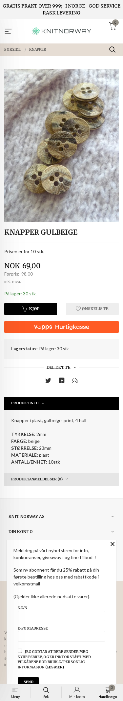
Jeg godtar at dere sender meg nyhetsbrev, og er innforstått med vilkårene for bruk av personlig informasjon (54, 659)
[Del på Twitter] (48, 381)
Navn (22, 608)
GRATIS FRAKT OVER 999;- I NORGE (44, 6)
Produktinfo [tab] (25, 403)
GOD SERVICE (104, 6)
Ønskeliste (95, 308)
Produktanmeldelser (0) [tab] (37, 479)
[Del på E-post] (75, 381)
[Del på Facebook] (61, 381)
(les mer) (54, 667)
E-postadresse (33, 628)
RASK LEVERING (61, 13)
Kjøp (34, 308)
